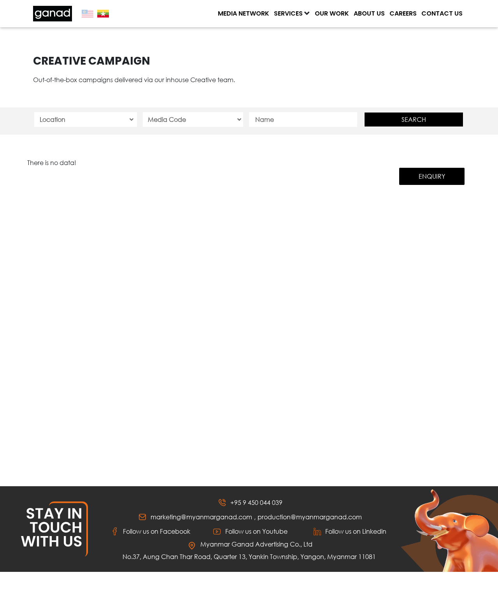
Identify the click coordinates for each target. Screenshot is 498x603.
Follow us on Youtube (256, 531)
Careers (403, 13)
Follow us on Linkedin (355, 531)
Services (288, 13)
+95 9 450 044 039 (256, 502)
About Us (369, 13)
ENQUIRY (432, 176)
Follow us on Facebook (156, 531)
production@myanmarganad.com (310, 517)
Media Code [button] (167, 119)
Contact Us (442, 13)
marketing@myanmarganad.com (201, 517)
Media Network (243, 13)
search (414, 119)
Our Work (332, 13)
